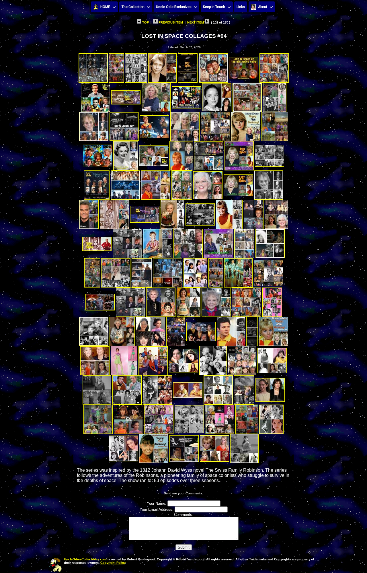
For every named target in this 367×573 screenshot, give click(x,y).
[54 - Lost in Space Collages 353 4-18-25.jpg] (142, 271)
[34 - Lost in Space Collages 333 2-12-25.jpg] (207, 183)
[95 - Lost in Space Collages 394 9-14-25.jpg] (271, 417)
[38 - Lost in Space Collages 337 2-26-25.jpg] (114, 212)
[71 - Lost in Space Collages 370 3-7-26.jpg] (201, 329)
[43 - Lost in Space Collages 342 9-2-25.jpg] (253, 212)
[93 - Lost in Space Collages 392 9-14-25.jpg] (219, 417)
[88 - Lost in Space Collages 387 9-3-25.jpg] (270, 388)
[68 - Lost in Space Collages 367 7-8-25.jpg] (122, 329)
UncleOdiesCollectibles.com (85, 559)
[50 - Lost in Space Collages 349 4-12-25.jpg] (244, 242)
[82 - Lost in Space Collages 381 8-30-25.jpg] (97, 388)
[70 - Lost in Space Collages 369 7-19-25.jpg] (175, 329)
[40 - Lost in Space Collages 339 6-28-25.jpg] (172, 212)
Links (241, 7)
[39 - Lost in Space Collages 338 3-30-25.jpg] (144, 212)
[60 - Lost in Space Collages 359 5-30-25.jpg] (100, 300)
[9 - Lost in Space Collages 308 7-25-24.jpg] (95, 95)
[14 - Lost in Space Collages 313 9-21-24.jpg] (247, 95)
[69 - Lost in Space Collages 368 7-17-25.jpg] (150, 329)
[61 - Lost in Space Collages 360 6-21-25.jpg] (130, 300)
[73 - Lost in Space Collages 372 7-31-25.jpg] (252, 329)
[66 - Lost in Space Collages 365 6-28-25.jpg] (272, 300)
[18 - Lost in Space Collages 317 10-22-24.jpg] (154, 125)
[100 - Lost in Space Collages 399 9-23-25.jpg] (244, 446)
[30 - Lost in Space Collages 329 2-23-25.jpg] (97, 183)
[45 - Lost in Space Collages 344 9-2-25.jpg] (97, 242)
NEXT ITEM (196, 22)
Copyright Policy (112, 562)
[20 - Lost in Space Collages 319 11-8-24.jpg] (215, 125)
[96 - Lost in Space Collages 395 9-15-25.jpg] (123, 446)
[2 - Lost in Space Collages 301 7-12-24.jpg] (116, 66)
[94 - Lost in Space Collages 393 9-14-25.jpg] (246, 417)
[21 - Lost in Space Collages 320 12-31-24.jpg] (245, 125)
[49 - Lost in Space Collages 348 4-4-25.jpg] (218, 242)
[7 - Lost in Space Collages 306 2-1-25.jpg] (243, 66)
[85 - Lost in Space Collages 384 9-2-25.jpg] (187, 388)
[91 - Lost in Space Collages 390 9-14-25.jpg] (158, 417)
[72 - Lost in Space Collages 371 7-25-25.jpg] (231, 329)
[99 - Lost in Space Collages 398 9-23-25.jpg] (214, 446)
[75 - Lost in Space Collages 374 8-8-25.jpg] (95, 359)
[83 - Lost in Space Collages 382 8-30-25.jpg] (127, 388)
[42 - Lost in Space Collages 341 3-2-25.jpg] (229, 212)
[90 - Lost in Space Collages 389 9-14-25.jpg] (128, 417)
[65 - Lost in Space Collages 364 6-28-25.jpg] (246, 300)
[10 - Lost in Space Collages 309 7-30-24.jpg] (125, 95)
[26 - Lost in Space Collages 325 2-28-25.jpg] (181, 154)
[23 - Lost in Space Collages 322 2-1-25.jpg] (97, 154)
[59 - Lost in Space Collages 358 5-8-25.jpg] (268, 271)
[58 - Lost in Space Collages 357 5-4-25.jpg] (238, 271)
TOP (145, 22)
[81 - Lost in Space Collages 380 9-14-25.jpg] (272, 359)
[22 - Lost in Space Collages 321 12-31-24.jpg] (274, 125)
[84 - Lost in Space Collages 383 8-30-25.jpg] (157, 388)
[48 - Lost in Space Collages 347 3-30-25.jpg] (188, 242)
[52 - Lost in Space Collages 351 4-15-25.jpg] (92, 271)
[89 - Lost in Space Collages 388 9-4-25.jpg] (98, 417)
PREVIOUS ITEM (170, 22)
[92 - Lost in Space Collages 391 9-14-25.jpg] (189, 417)
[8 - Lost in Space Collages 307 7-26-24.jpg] (274, 66)
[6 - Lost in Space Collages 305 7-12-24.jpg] (213, 66)
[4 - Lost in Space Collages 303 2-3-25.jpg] (162, 66)
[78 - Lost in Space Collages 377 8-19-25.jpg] (183, 359)
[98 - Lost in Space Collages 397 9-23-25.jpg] (184, 446)
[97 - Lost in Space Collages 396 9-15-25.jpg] (153, 446)
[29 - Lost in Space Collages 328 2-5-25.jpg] (269, 154)
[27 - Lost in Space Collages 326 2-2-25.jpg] (208, 154)
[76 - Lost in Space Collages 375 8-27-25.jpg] (124, 359)
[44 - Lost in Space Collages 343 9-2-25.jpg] (276, 212)
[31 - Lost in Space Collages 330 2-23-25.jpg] (125, 183)
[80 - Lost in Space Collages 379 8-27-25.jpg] (242, 359)
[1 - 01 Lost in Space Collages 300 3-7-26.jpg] (93, 66)
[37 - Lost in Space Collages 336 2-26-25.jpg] (89, 212)
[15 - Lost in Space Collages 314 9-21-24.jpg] (274, 95)
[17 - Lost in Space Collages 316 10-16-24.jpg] (124, 125)
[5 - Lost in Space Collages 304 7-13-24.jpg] (188, 66)
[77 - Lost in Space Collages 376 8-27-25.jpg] (153, 359)
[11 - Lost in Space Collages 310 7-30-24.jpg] (156, 95)
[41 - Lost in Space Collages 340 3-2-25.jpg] (200, 212)
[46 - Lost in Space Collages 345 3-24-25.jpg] (127, 242)
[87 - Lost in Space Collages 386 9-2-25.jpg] (244, 388)
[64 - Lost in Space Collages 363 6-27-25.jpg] (216, 300)
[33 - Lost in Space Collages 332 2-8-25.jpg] (181, 183)
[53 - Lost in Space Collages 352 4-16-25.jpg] (115, 271)
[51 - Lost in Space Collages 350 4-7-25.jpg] (270, 242)
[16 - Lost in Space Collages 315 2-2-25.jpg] (93, 125)
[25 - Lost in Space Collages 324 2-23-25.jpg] (153, 154)
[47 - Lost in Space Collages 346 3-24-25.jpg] (157, 242)
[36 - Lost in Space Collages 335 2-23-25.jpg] (268, 183)
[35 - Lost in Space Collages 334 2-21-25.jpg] (238, 183)
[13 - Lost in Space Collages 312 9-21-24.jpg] (216, 95)
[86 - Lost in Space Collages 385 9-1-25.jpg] (218, 388)
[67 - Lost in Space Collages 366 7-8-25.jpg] (93, 329)
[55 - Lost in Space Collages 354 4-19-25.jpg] (167, 271)
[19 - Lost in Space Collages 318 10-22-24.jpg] (185, 125)
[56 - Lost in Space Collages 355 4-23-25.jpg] (195, 271)
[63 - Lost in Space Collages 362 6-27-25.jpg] (188, 300)
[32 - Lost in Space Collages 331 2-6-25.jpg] (155, 183)
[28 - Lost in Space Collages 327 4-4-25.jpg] (239, 154)
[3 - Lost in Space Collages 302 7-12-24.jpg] (136, 66)
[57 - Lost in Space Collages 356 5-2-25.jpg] (215, 271)
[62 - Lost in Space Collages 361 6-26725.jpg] (160, 300)
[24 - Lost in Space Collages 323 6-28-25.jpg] (125, 154)
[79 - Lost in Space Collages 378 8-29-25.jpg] (213, 359)
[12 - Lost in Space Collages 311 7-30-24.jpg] (186, 95)
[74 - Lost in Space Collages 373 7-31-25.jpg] (273, 329)
